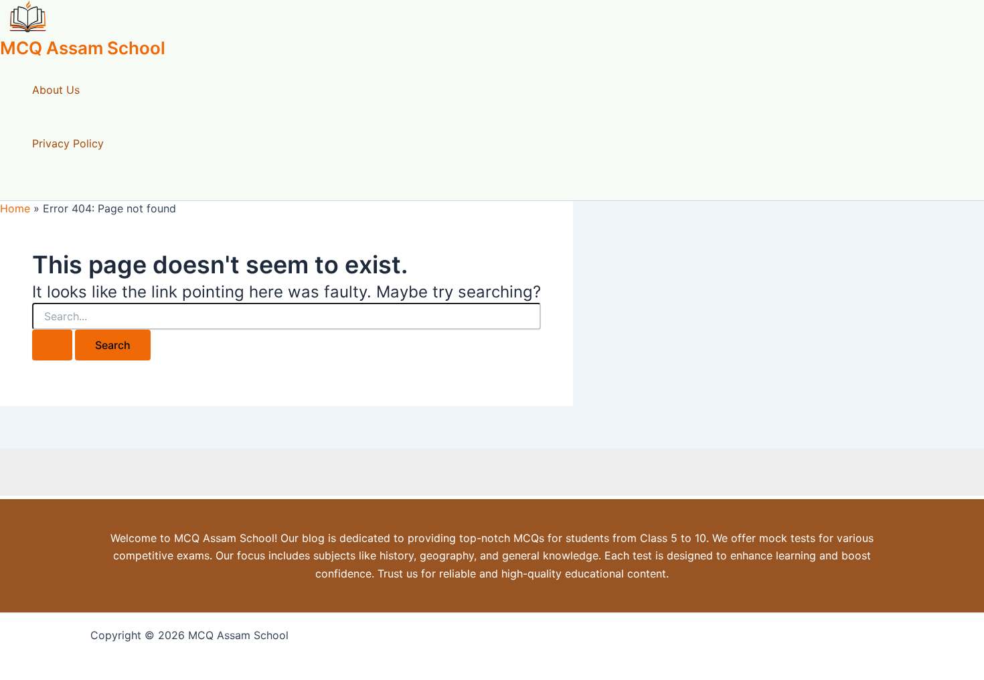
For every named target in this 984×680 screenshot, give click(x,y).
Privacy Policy (68, 143)
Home (15, 208)
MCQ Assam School (82, 48)
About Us (56, 89)
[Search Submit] (52, 345)
